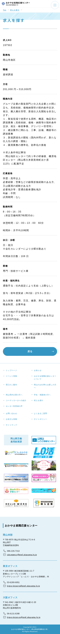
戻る (30, 351)
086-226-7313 (13, 551)
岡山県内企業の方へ (14, 395)
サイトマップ (11, 425)
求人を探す (15, 10)
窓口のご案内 (11, 385)
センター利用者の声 (14, 406)
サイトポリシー (40, 419)
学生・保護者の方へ (42, 395)
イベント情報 (11, 376)
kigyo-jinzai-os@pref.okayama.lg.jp (23, 617)
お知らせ (37, 370)
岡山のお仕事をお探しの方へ (45, 386)
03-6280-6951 (13, 582)
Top (4, 10)
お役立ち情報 (11, 419)
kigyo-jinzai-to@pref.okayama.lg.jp (23, 586)
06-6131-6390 (13, 614)
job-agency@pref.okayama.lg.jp (22, 555)
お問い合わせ (11, 413)
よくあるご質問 (40, 413)
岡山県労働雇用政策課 (16, 440)
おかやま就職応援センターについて (45, 377)
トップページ (11, 370)
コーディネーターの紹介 (16, 400)
